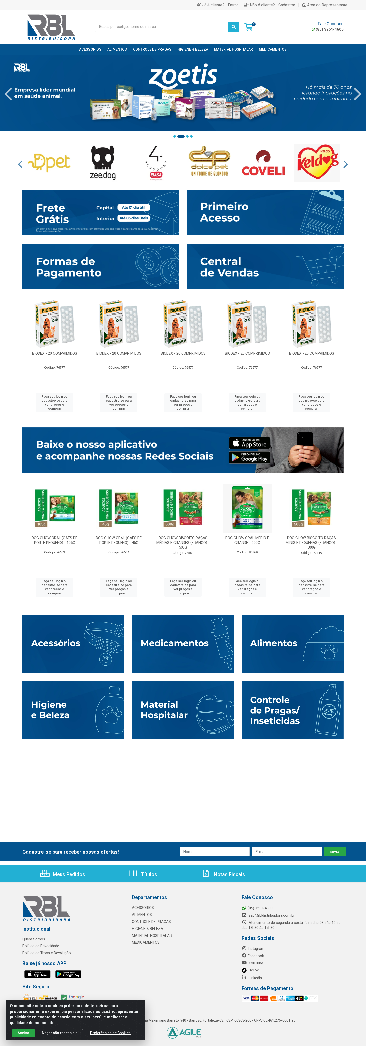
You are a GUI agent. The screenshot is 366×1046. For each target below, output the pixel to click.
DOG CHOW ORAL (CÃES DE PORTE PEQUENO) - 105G (54, 540)
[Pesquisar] (233, 27)
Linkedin (255, 978)
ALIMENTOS (142, 914)
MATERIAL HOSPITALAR (152, 935)
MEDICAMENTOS (146, 942)
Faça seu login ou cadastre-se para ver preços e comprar (54, 403)
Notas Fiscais (229, 874)
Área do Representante (327, 5)
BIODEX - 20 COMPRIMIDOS (54, 353)
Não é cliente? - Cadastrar (272, 5)
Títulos (148, 874)
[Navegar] (8, 94)
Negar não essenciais (60, 1033)
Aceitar (23, 1033)
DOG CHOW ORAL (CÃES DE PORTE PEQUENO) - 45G (119, 540)
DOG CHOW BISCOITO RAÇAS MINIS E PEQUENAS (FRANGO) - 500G (312, 543)
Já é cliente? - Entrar (220, 5)
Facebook (256, 956)
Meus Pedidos (68, 874)
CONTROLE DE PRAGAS (151, 921)
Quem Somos (33, 939)
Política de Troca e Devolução (46, 953)
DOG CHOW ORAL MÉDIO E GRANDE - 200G (247, 540)
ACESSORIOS (143, 907)
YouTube (255, 963)
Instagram (256, 948)
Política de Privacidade (40, 946)
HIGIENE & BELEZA (147, 928)
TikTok (253, 970)
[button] (174, 136)
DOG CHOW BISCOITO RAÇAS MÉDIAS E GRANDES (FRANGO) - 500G (183, 543)
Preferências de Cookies (110, 1033)
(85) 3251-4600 (330, 29)
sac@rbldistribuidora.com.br (271, 915)
